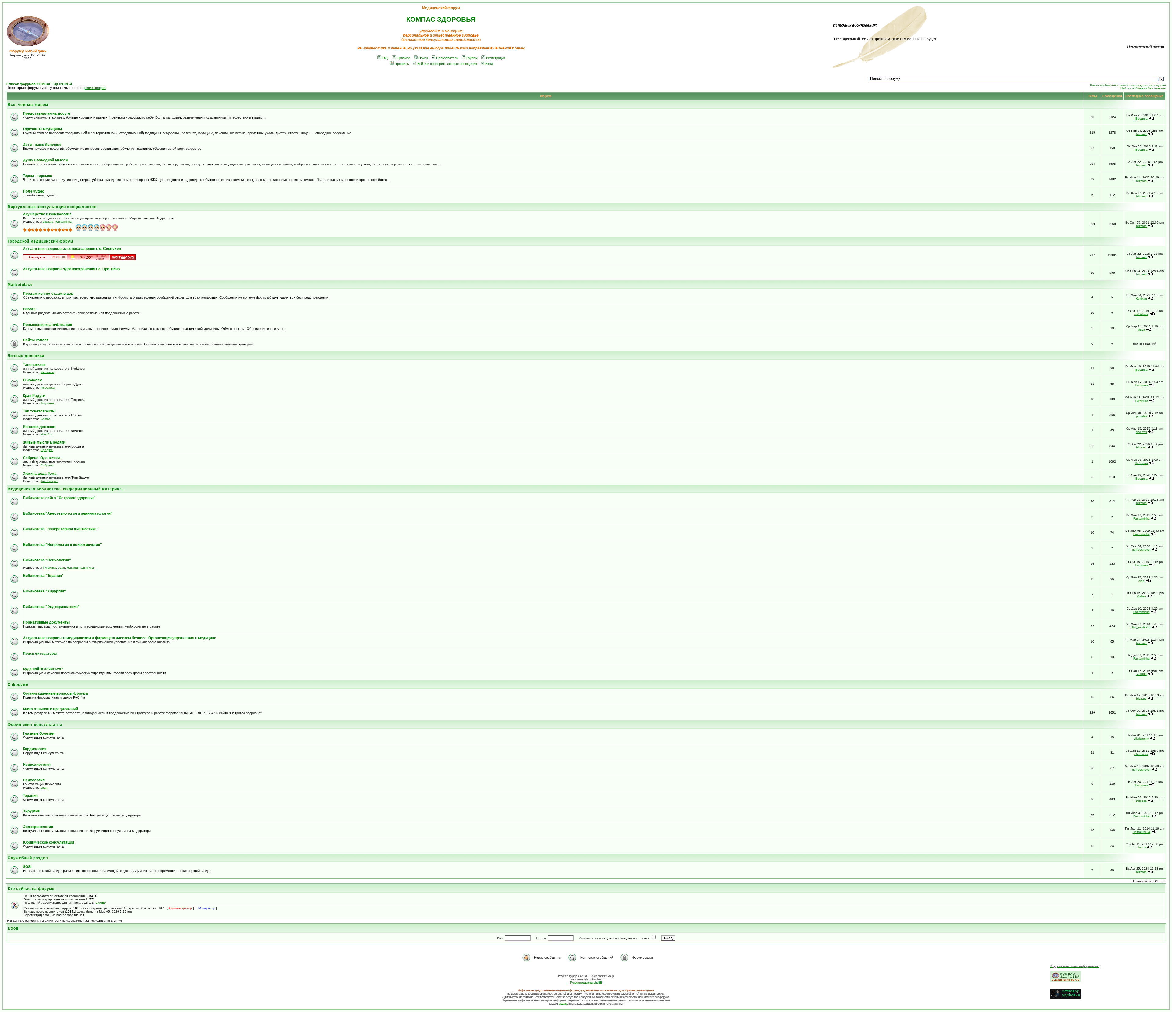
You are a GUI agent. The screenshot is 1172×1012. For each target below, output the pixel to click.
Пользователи (447, 58)
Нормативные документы (46, 622)
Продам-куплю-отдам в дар (48, 293)
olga (1141, 580)
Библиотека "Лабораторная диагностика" (60, 529)
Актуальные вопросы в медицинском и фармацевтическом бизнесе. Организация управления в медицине (119, 638)
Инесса (1141, 800)
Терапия (30, 796)
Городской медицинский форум (40, 241)
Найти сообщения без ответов (1143, 88)
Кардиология (34, 749)
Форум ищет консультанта (35, 724)
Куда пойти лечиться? (43, 669)
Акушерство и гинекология (47, 214)
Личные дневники (26, 356)
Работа (29, 309)
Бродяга (1141, 118)
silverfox (46, 434)
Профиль (402, 64)
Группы (472, 58)
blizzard (1141, 134)
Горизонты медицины (42, 129)
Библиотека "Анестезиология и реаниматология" (68, 513)
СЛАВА (101, 902)
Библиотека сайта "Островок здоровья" (59, 498)
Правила (403, 58)
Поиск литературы (40, 653)
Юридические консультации (48, 842)
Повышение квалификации (47, 324)
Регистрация (495, 58)
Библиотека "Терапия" (43, 576)
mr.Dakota (1141, 314)
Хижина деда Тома (39, 473)
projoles (1141, 416)
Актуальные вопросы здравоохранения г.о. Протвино (71, 269)
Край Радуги (34, 396)
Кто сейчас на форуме (31, 889)
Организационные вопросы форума (55, 693)
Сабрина (47, 465)
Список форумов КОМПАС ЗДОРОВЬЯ (39, 84)
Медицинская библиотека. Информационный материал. (65, 489)
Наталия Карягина (80, 567)
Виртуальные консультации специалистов (52, 207)
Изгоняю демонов (39, 427)
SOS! (27, 867)
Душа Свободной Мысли (45, 160)
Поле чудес (33, 191)
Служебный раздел (28, 858)
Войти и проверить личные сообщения (447, 64)
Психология (34, 780)
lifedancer (47, 372)
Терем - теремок (37, 176)
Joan (61, 567)
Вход (489, 64)
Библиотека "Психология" (47, 560)
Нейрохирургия (37, 764)
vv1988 (1141, 674)
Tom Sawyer (49, 481)
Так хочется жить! (39, 411)
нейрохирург (1141, 549)
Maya (1141, 329)
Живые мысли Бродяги (44, 442)
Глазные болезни (38, 733)
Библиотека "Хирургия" (44, 591)
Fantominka (63, 221)
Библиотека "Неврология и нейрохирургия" (62, 544)
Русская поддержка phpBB (586, 982)
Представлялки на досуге (46, 113)
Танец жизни (34, 364)
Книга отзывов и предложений (50, 709)
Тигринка (1141, 385)
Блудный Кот (1141, 627)
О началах (32, 380)
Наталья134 (1141, 832)
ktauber (596, 979)
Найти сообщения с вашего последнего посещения (1128, 85)
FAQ (385, 58)
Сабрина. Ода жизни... (42, 458)
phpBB (576, 976)
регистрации (95, 88)
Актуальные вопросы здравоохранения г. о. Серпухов (72, 249)
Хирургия (31, 811)
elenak (1141, 847)
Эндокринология (38, 827)
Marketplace (20, 285)
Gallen (1141, 596)
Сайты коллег (35, 340)
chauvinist (1141, 754)
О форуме (18, 684)
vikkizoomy (1141, 738)
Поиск (423, 58)
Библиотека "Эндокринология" (51, 607)
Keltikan (1141, 298)
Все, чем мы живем (28, 105)
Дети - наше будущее (42, 144)
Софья (45, 418)
